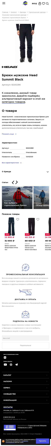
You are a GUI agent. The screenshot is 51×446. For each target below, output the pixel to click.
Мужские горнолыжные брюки (14, 17)
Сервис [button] (6, 388)
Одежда (23, 12)
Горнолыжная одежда (37, 12)
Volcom (27, 243)
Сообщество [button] (9, 394)
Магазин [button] (7, 381)
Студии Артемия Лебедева (37, 425)
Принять (42, 441)
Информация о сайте (25, 427)
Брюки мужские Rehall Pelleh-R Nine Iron (11, 247)
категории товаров (13, 102)
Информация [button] (9, 400)
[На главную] (25, 3)
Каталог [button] (7, 375)
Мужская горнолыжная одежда (14, 15)
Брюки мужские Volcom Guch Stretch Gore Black (31, 247)
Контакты (8, 407)
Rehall (7, 243)
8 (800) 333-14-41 (9, 417)
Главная (5, 12)
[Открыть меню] (4, 3)
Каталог (14, 12)
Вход (34, 3)
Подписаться (25, 345)
